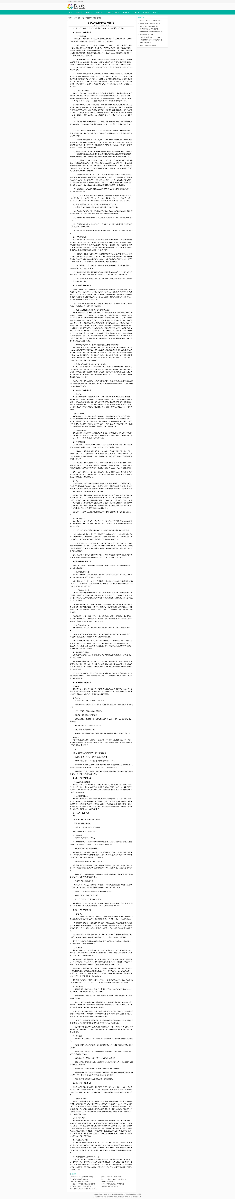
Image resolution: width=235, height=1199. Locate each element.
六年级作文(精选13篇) (146, 42)
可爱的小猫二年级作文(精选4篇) (149, 26)
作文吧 (70, 18)
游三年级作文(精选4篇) (146, 34)
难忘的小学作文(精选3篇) (108, 1181)
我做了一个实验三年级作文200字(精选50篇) (113, 1179)
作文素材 (126, 12)
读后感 (108, 12)
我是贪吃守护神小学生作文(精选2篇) (150, 23)
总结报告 (146, 12)
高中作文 (99, 12)
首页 (70, 12)
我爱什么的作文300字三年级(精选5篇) (150, 20)
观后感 (117, 12)
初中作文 (89, 12)
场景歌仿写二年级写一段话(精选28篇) (81, 1186)
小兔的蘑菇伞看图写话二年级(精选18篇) (151, 40)
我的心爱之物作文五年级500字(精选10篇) (151, 31)
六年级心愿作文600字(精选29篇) (79, 1179)
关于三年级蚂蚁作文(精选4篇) (148, 45)
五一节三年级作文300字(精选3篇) (149, 29)
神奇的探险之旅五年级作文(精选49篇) (81, 1181)
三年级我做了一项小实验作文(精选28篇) (81, 1177)
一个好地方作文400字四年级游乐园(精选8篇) (82, 1184)
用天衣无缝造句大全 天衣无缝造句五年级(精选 (83, 1188)
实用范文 (136, 12)
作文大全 (156, 12)
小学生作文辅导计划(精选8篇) (91, 18)
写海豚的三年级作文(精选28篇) (110, 1186)
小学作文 (79, 12)
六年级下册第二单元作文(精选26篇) (111, 1177)
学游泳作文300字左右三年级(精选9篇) (150, 37)
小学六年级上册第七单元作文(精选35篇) (112, 1184)
